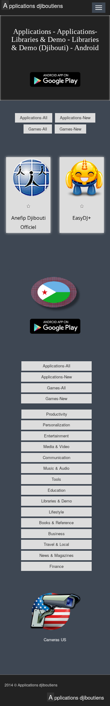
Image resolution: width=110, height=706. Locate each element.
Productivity (56, 414)
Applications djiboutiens (33, 5)
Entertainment (56, 436)
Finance (57, 566)
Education (56, 490)
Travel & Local (56, 544)
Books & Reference (56, 522)
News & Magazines (56, 555)
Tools (56, 479)
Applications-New (75, 117)
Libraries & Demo (56, 501)
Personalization (56, 425)
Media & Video (56, 446)
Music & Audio (56, 468)
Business (56, 533)
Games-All (37, 129)
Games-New (70, 129)
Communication (56, 457)
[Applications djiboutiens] (55, 79)
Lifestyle (56, 512)
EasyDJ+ (81, 218)
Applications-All (33, 117)
